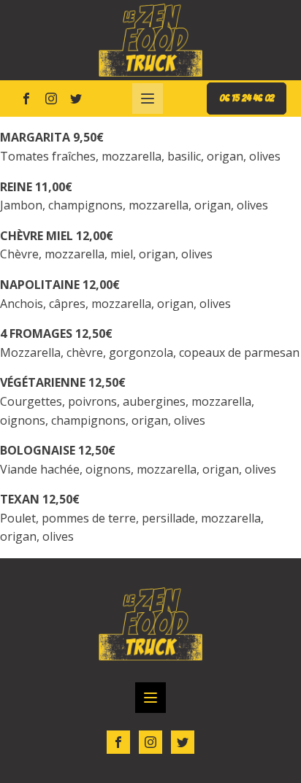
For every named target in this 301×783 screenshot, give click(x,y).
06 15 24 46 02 (246, 98)
